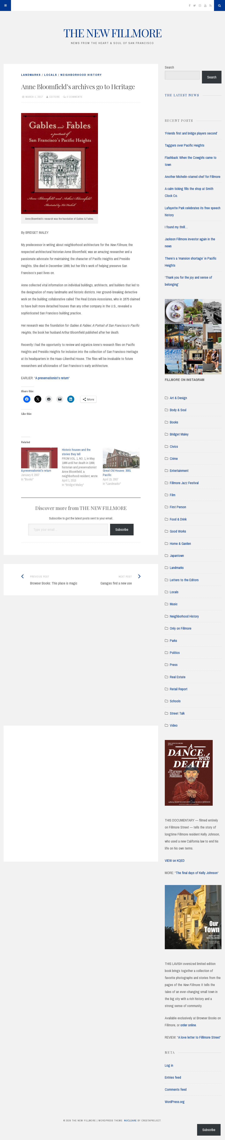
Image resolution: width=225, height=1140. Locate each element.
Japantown (177, 555)
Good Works (178, 531)
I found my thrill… (176, 227)
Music (174, 604)
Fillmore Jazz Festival (184, 482)
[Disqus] (81, 666)
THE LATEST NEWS (182, 95)
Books (174, 422)
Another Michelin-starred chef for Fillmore (192, 176)
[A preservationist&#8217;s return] (39, 458)
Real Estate (177, 676)
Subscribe (121, 529)
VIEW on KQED (175, 860)
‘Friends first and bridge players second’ (191, 133)
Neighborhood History (81, 75)
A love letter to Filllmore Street (199, 1037)
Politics (175, 652)
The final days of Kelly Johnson (197, 872)
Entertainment (179, 470)
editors (54, 96)
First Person (178, 507)
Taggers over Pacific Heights (184, 145)
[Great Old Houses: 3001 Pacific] (121, 458)
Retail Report (178, 689)
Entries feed (173, 1077)
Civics (174, 446)
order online (188, 1025)
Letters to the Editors (184, 579)
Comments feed (176, 1089)
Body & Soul (178, 409)
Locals (50, 75)
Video (174, 725)
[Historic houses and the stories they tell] (82, 467)
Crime (174, 458)
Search (169, 67)
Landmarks (31, 75)
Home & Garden (180, 543)
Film (172, 494)
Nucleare (130, 1120)
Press (174, 664)
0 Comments (74, 96)
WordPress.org (175, 1101)
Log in (169, 1065)
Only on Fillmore (180, 628)
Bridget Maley (179, 434)
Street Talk (177, 713)
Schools (175, 701)
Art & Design (178, 397)
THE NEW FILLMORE (112, 32)
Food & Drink (178, 519)
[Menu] (5, 5)
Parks (173, 640)
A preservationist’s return (52, 377)
